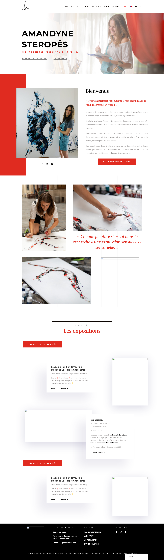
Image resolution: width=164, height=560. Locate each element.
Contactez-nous (59, 532)
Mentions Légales (83, 553)
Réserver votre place (59, 388)
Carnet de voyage (100, 6)
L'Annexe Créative (110, 553)
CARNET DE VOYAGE (91, 544)
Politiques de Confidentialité (68, 553)
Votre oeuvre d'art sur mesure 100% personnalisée (65, 537)
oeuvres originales (34, 59)
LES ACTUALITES (90, 540)
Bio (66, 6)
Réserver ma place (97, 452)
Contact (116, 6)
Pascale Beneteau (119, 435)
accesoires (60, 59)
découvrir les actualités (42, 344)
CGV (92, 553)
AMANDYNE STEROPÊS (92, 532)
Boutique (75, 6)
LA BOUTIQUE (89, 536)
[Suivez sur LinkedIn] (52, 164)
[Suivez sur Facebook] (43, 164)
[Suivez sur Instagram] (47, 164)
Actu (87, 6)
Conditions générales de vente (65, 543)
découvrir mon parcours (116, 162)
